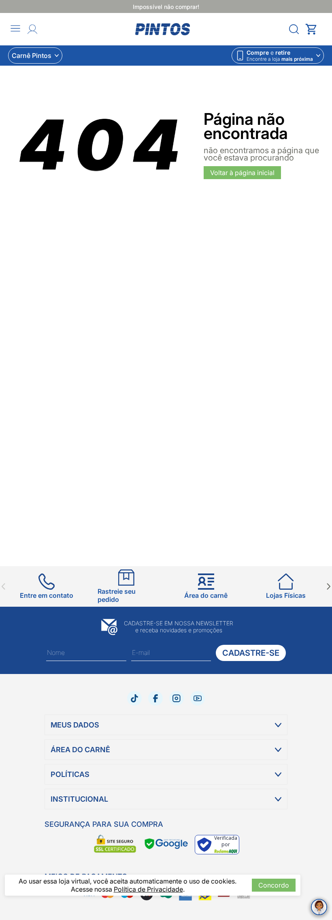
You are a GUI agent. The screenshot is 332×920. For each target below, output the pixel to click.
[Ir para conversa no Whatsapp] (319, 907)
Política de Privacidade (148, 889)
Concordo (273, 885)
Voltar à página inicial (242, 173)
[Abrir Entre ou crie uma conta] (32, 29)
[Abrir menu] (15, 29)
